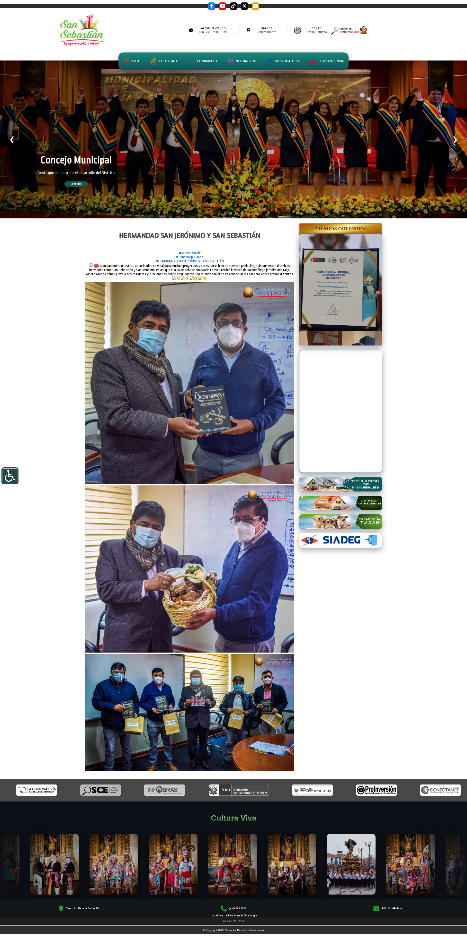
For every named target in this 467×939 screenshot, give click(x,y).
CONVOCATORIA (286, 60)
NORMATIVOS (245, 60)
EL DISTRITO (169, 60)
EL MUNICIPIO (207, 60)
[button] (340, 228)
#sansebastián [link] (190, 253)
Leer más (83, 184)
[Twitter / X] (244, 6)
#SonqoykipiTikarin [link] (189, 257)
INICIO (136, 60)
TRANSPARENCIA (330, 60)
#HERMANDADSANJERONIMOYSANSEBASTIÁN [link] (190, 261)
